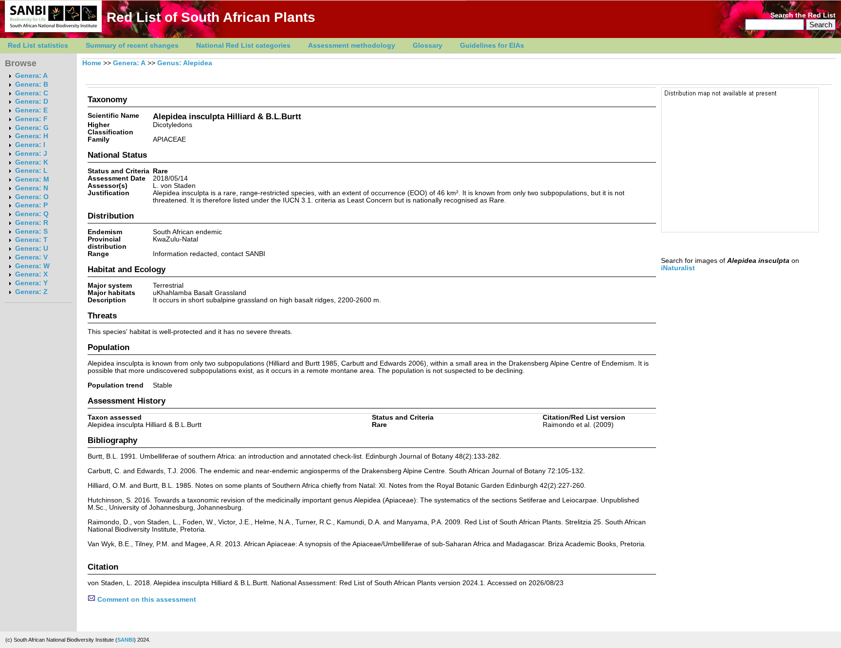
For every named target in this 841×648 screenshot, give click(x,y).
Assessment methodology (351, 45)
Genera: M (32, 179)
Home (91, 63)
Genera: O (32, 197)
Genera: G (32, 127)
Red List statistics (38, 45)
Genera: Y (31, 283)
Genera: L (31, 170)
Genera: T (31, 239)
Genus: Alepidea (184, 63)
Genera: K (31, 162)
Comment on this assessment (145, 599)
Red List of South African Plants (211, 17)
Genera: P (31, 205)
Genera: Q (32, 214)
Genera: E (31, 110)
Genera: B (31, 84)
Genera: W (32, 266)
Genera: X (31, 274)
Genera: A (31, 75)
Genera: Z (31, 292)
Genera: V (31, 257)
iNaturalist (678, 268)
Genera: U (31, 248)
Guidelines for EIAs (492, 45)
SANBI (125, 640)
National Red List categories (243, 45)
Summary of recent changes (132, 45)
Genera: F (31, 119)
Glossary (427, 45)
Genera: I (30, 144)
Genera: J (31, 153)
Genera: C (31, 93)
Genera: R (31, 222)
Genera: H (31, 136)
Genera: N (31, 188)
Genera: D (31, 101)
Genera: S (31, 231)
